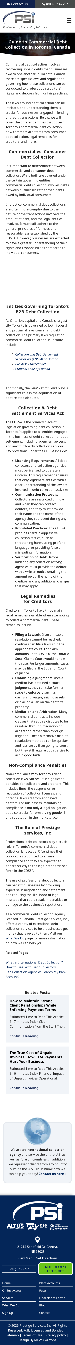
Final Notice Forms (52, 1298)
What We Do (15, 938)
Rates (43, 1290)
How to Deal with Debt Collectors (31, 967)
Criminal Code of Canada (32, 369)
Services (7, 1298)
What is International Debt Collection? (34, 962)
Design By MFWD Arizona (37, 1340)
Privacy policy (56, 1335)
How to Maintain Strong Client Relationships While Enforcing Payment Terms (33, 1005)
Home (6, 1283)
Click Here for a (55, 1269)
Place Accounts (49, 1283)
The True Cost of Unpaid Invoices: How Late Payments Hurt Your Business (36, 1057)
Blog (42, 1305)
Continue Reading (24, 1036)
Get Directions (47, 1258)
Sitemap (12, 1335)
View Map (25, 1258)
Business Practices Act (30, 364)
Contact (44, 1313)
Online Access (11, 1290)
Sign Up (7, 1313)
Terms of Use (32, 1335)
